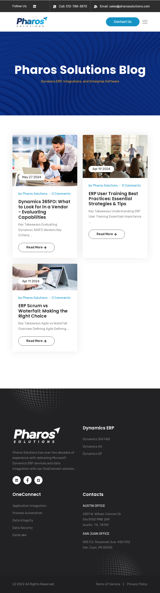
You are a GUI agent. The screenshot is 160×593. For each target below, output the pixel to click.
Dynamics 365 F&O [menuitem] (96, 439)
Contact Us (123, 22)
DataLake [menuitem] (19, 535)
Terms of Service (108, 584)
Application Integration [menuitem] (29, 506)
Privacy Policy (137, 584)
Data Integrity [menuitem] (22, 520)
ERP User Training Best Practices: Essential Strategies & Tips (113, 199)
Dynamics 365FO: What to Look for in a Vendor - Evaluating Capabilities (44, 209)
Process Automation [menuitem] (27, 513)
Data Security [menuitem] (22, 528)
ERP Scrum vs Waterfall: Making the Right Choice (43, 311)
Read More (35, 247)
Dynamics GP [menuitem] (92, 454)
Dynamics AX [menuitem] (92, 446)
